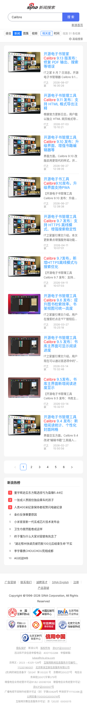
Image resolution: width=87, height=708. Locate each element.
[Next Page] (72, 467)
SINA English (60, 582)
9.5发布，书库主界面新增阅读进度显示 (60, 383)
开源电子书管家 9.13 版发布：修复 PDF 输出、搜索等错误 (61, 60)
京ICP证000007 (62, 648)
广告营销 (10, 582)
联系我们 (26, 582)
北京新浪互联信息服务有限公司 (53, 667)
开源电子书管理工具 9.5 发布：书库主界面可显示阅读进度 (61, 344)
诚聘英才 (42, 582)
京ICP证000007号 (43, 686)
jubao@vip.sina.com (43, 657)
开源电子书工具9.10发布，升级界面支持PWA (60, 183)
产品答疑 (43, 588)
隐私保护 (21, 648)
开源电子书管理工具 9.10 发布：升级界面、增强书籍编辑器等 (61, 143)
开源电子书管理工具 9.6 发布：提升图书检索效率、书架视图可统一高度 (61, 302)
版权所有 (45, 648)
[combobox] (35, 17)
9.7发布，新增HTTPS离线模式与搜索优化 (60, 262)
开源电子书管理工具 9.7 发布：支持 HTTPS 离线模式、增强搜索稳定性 (60, 223)
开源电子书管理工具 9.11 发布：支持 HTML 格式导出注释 (61, 101)
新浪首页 (77, 25)
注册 (76, 582)
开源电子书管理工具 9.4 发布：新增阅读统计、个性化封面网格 (61, 423)
